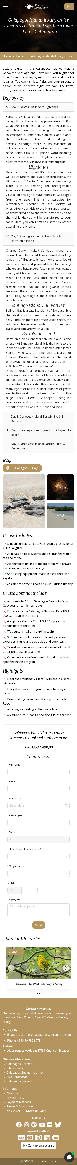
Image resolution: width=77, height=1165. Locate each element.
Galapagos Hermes (19, 1064)
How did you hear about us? (25, 849)
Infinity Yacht (15, 1068)
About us (12, 1093)
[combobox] (36, 856)
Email (12, 781)
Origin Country (17, 866)
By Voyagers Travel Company (26, 1111)
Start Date (15, 798)
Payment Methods (18, 1102)
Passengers (15, 815)
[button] (38, 107)
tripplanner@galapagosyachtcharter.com (43, 1035)
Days (12, 832)
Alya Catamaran (17, 1077)
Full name (14, 764)
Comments (13, 900)
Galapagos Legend (19, 1081)
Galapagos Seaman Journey (25, 1072)
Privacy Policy (15, 1098)
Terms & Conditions (19, 1106)
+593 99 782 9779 (28, 1040)
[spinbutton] (38, 822)
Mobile (11, 883)
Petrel (20, 56)
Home (7, 56)
